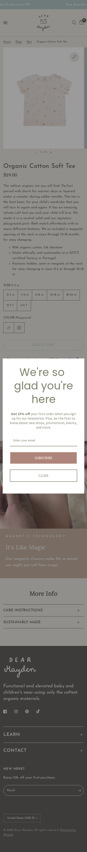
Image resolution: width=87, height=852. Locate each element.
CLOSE (44, 475)
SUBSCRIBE (43, 458)
